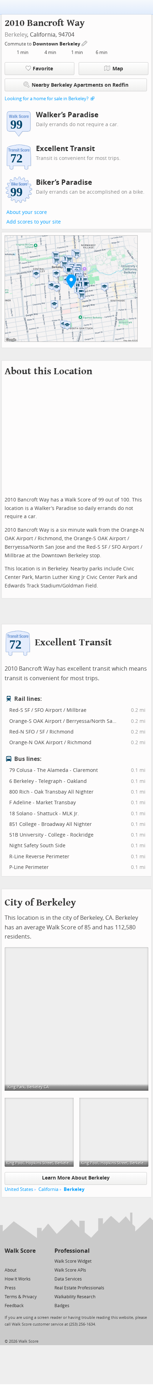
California (48, 1189)
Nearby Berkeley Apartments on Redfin (80, 85)
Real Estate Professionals (79, 1287)
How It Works (18, 1279)
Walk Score (20, 1250)
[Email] (31, 1261)
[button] (71, 281)
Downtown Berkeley (57, 44)
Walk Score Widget (72, 1261)
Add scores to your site (33, 222)
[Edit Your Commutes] (84, 42)
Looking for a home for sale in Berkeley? (47, 98)
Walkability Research (74, 1296)
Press (10, 1287)
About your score (26, 212)
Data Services (68, 1279)
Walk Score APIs (70, 1270)
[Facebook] (20, 1261)
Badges (61, 1305)
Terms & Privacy (21, 1296)
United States (19, 1189)
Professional (72, 1250)
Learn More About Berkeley (76, 1178)
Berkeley (16, 34)
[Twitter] (9, 1261)
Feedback (14, 1305)
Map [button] (117, 69)
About (10, 1270)
